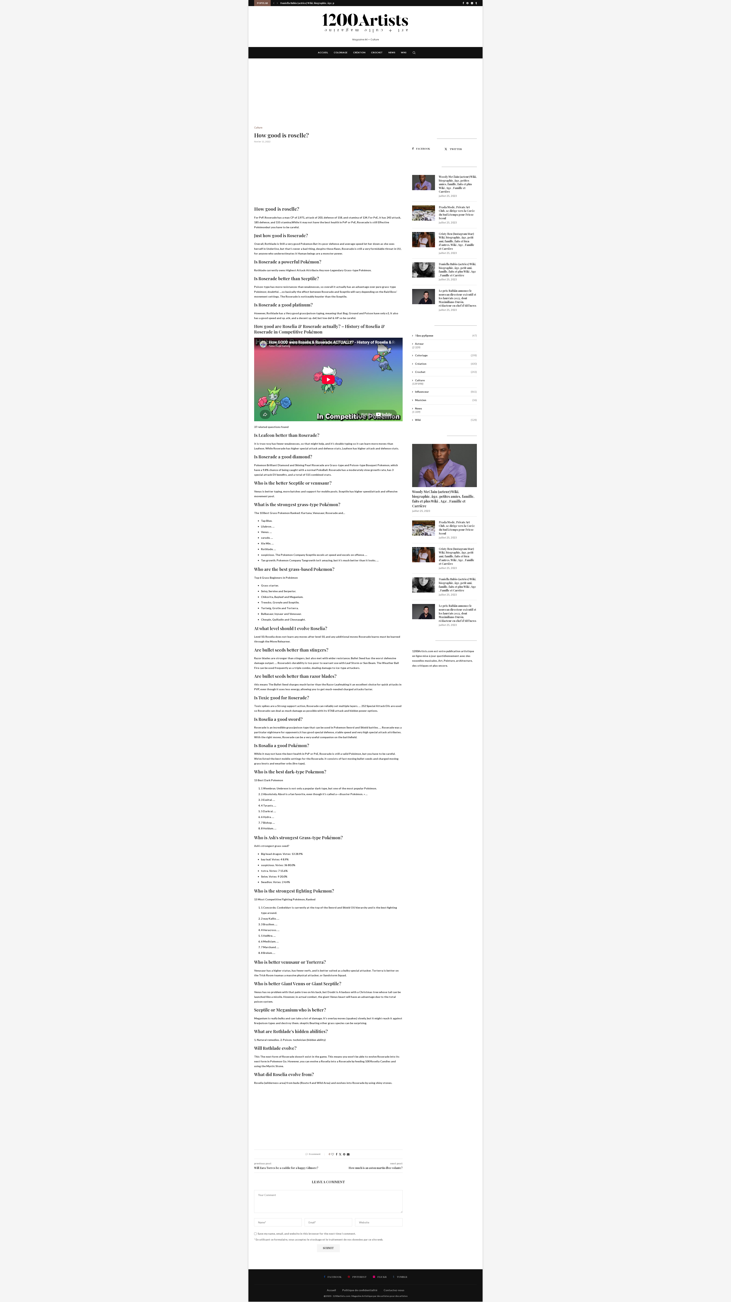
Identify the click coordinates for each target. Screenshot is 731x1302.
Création (359, 52)
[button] (273, 3)
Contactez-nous (394, 1290)
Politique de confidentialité (359, 1290)
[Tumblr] (476, 3)
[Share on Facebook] (336, 1154)
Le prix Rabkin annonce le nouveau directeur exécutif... (311, 3)
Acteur (419, 343)
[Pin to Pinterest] (344, 1154)
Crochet (377, 52)
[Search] (414, 52)
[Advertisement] (328, 98)
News (391, 52)
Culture (420, 380)
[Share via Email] (348, 1154)
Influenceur (446, 391)
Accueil (323, 52)
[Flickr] (472, 3)
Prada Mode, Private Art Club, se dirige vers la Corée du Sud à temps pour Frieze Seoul (457, 212)
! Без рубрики (446, 335)
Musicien (446, 400)
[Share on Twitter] (340, 1154)
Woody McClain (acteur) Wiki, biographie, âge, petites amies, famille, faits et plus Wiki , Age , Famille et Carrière (458, 184)
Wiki (403, 52)
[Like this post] (332, 1154)
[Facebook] (463, 3)
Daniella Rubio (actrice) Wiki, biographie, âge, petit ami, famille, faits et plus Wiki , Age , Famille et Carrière (457, 269)
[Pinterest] (467, 3)
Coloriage (340, 52)
